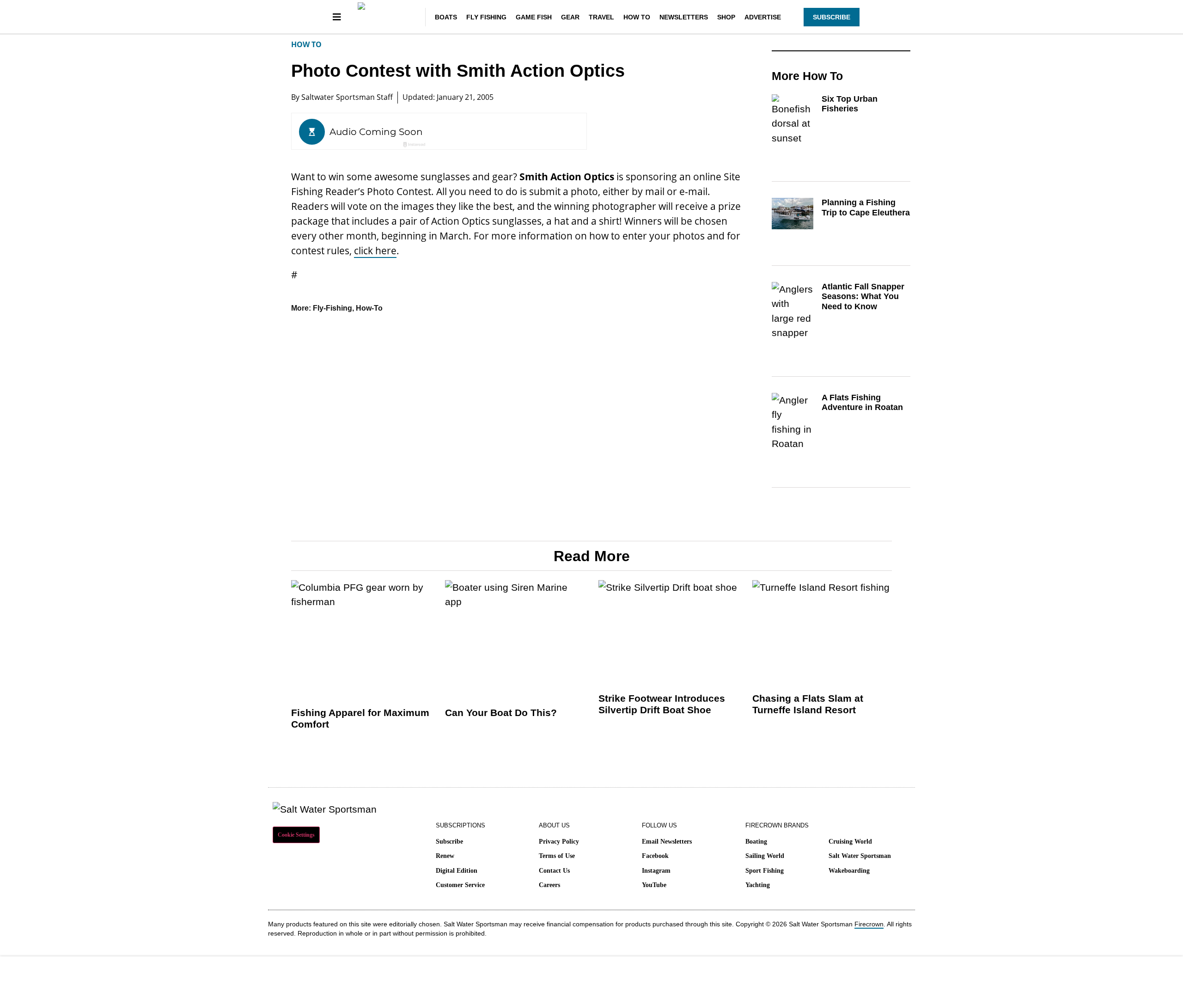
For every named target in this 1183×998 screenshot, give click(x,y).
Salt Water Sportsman (860, 855)
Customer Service (460, 885)
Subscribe (449, 841)
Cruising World (850, 841)
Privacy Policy (559, 841)
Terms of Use (557, 855)
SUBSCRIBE (831, 17)
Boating (756, 841)
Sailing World (764, 855)
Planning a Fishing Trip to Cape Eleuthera (866, 207)
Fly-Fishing (332, 308)
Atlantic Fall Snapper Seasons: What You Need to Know (863, 296)
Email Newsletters (667, 841)
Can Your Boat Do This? (501, 712)
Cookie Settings (296, 835)
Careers (549, 885)
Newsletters (683, 17)
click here (375, 250)
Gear (570, 17)
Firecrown (869, 924)
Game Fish (534, 17)
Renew (445, 855)
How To (636, 17)
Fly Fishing (486, 17)
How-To (369, 308)
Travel (601, 17)
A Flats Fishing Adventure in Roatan (862, 402)
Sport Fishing (764, 870)
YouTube (654, 885)
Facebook (655, 855)
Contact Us (554, 870)
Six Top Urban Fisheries (850, 104)
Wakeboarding (849, 870)
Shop (726, 17)
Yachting (757, 885)
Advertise (762, 17)
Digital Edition (456, 870)
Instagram (656, 870)
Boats (446, 17)
